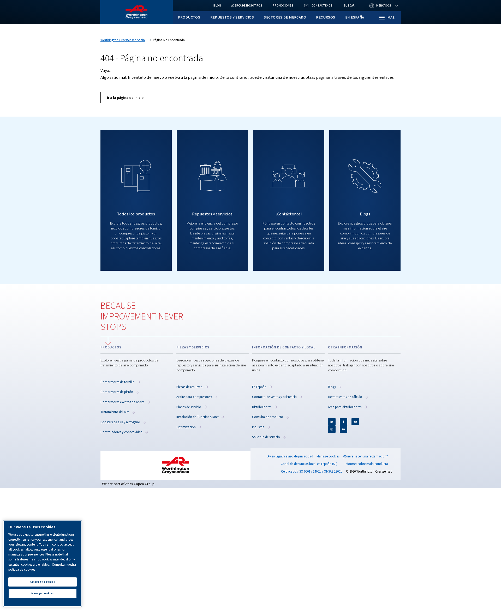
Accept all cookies (42, 582)
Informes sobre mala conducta (366, 464)
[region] (42, 563)
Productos (189, 17)
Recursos (325, 17)
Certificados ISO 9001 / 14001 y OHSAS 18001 (311, 471)
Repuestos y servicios (232, 17)
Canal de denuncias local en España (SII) (309, 464)
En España (354, 17)
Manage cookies (328, 456)
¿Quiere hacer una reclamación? (365, 456)
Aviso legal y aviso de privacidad (290, 456)
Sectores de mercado (285, 17)
